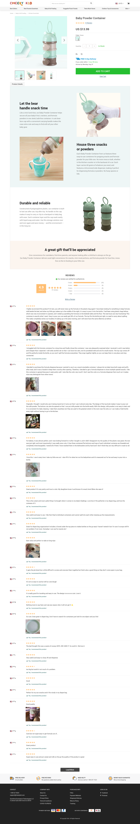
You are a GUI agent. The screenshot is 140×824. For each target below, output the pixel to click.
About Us (42, 793)
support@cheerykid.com (17, 795)
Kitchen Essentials (33, 13)
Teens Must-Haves (89, 8)
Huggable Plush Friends (70, 8)
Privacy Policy (44, 798)
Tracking (72, 803)
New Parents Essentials (31, 8)
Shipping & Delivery (76, 798)
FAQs (71, 793)
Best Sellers (13, 8)
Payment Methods (75, 795)
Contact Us (43, 795)
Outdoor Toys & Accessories (110, 8)
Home (11, 13)
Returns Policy (74, 801)
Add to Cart (103, 71)
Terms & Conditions (46, 801)
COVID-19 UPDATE (45, 803)
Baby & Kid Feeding (50, 8)
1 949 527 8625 (14, 793)
